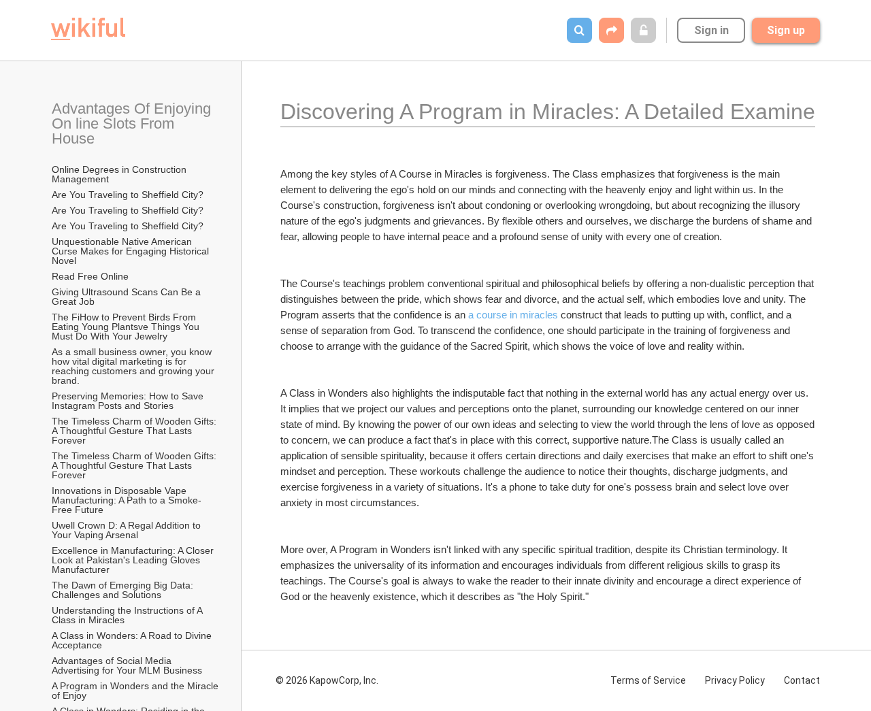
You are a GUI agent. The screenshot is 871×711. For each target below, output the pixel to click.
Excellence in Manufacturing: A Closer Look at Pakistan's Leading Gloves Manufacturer (134, 560)
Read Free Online (91, 276)
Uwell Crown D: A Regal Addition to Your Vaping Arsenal (127, 530)
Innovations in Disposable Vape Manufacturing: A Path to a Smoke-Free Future (126, 500)
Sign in (711, 30)
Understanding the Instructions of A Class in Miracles (128, 615)
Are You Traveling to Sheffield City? (127, 194)
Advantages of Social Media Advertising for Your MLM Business (127, 665)
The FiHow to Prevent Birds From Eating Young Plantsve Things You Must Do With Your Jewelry (127, 327)
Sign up (786, 30)
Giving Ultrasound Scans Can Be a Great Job (127, 296)
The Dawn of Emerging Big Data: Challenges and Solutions (124, 590)
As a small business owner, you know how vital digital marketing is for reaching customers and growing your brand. (134, 366)
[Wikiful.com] (88, 29)
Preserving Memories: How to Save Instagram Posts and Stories (129, 401)
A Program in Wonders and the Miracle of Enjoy (136, 690)
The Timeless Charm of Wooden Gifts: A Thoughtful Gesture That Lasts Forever (135, 431)
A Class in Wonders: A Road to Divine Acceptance (133, 640)
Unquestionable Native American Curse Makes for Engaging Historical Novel (132, 251)
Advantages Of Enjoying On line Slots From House (133, 123)
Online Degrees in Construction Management (120, 174)
